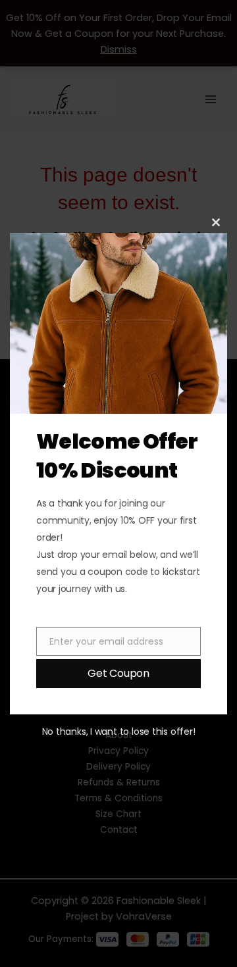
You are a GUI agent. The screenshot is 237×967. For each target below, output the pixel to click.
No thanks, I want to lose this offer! (119, 731)
